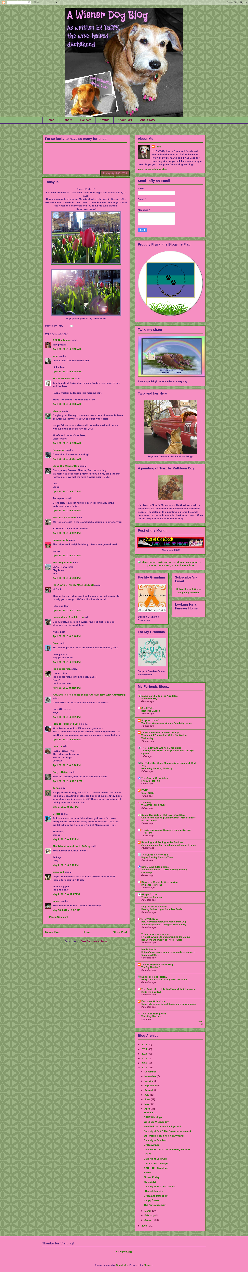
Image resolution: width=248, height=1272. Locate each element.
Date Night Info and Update (159, 1186)
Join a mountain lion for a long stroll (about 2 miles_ (169, 845)
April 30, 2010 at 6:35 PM (67, 739)
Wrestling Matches (151, 1016)
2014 (145, 1049)
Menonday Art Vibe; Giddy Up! (157, 768)
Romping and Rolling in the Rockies (162, 842)
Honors (67, 120)
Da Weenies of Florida (154, 976)
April (147, 1108)
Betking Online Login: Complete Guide (161, 909)
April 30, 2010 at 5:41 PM (67, 610)
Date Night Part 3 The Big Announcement (167, 1131)
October (149, 1081)
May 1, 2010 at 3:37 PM (66, 806)
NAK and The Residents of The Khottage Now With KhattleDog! (89, 694)
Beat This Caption (150, 711)
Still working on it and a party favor (164, 1135)
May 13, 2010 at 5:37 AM (66, 910)
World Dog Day (149, 698)
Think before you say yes (156, 934)
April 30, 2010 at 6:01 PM (67, 717)
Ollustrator (122, 1265)
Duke (56, 643)
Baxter (147, 1172)
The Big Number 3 (150, 967)
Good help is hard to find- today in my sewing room (168, 1004)
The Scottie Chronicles (154, 778)
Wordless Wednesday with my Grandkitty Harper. (166, 723)
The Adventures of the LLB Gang (72, 846)
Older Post (120, 932)
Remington (59, 450)
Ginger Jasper (149, 894)
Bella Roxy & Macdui (64, 517)
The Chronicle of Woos (154, 854)
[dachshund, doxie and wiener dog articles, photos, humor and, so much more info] (170, 565)
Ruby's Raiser (60, 772)
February (149, 1215)
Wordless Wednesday (156, 1121)
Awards (104, 120)
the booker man (62, 668)
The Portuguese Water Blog (157, 964)
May (147, 1104)
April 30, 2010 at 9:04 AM (67, 459)
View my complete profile (152, 169)
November (150, 1076)
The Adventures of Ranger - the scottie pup (166, 830)
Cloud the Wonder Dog (66, 466)
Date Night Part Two (155, 1140)
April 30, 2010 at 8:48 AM (67, 443)
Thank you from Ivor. (152, 897)
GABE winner (151, 1144)
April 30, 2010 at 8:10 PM (67, 765)
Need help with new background (162, 1126)
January (149, 1220)
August (149, 1090)
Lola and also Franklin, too (68, 617)
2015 (145, 1044)
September (150, 1085)
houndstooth (60, 540)
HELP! (147, 1154)
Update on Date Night (156, 1163)
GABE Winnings (153, 1117)
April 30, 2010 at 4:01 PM (67, 533)
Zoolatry (146, 802)
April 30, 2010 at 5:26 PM (67, 578)
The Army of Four (63, 562)
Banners (85, 120)
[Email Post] (70, 325)
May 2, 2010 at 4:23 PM (66, 839)
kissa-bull (58, 872)
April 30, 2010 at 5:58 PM (67, 687)
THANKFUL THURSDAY (153, 805)
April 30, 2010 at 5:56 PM (67, 662)
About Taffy (147, 120)
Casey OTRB (147, 793)
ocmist (56, 901)
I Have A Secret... (153, 1191)
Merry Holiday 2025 (151, 992)
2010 (145, 1067)
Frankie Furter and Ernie (66, 723)
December (150, 1071)
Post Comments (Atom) (94, 941)
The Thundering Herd (153, 1013)
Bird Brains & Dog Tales (155, 866)
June (147, 1099)
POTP (144, 790)
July (147, 1094)
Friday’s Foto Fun (150, 781)
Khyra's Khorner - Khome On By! (160, 732)
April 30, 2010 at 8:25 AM (67, 371)
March (148, 1210)
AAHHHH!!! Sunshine (156, 1168)
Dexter (56, 813)
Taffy (158, 146)
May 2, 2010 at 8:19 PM (66, 865)
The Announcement (155, 1205)
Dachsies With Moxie (153, 1001)
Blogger (148, 1265)
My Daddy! (150, 1182)
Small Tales (147, 708)
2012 (145, 1058)
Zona (56, 788)
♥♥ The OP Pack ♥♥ (63, 378)
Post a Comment (58, 917)
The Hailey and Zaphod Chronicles (161, 747)
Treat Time (146, 832)
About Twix (125, 120)
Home (50, 120)
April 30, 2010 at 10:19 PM (67, 781)
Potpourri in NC (150, 720)
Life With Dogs (149, 919)
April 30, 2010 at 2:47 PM (67, 491)
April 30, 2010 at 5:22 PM (67, 555)
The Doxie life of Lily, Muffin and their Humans (168, 989)
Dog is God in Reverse (154, 906)
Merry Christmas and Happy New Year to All (164, 979)
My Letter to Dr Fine (151, 885)
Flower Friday (151, 1177)
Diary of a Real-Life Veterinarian (159, 882)
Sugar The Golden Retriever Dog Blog (163, 815)
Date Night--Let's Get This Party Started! (167, 1149)
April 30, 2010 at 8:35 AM (67, 404)
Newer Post (52, 932)
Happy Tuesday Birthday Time (157, 857)
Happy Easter (151, 1200)
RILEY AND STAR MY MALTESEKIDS (73, 585)
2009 (145, 1225)
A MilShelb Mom (62, 340)
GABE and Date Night (156, 1195)
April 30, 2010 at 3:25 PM (67, 510)
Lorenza (57, 746)
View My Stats (124, 1251)
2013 (145, 1053)
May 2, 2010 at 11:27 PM (66, 894)
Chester (57, 411)
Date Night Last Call (155, 1158)
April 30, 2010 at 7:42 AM (67, 349)
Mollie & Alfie (148, 949)
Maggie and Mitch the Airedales (159, 696)
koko (55, 356)
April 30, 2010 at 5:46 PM (67, 636)
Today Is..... (54, 182)
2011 (145, 1063)
